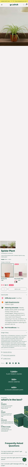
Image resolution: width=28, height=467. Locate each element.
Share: (2, 363)
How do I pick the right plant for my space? (12, 458)
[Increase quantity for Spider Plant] (6, 289)
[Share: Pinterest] (13, 363)
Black (16, 282)
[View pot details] (12, 264)
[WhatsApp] (15, 363)
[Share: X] (9, 363)
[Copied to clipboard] (18, 363)
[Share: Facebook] (6, 363)
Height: (6, 259)
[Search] (23, 5)
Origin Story (5, 332)
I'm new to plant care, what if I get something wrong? (11, 452)
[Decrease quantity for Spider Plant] (2, 289)
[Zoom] (14, 26)
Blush (15, 282)
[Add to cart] (17, 289)
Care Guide (4, 294)
